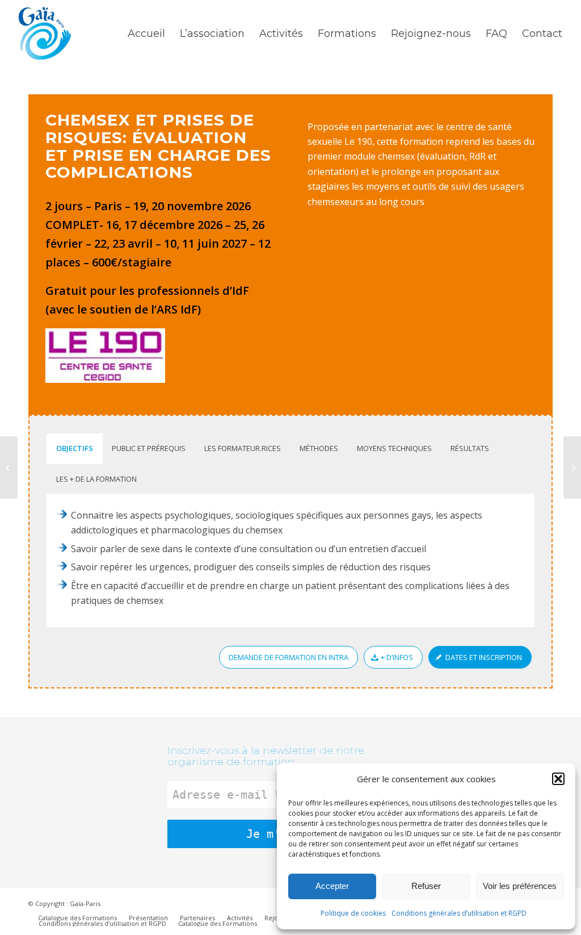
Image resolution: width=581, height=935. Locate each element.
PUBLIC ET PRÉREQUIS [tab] (149, 448)
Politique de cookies (353, 913)
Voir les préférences (520, 886)
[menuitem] (146, 33)
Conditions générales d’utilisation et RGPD (459, 913)
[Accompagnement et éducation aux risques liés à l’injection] (572, 467)
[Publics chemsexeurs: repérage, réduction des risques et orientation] (9, 467)
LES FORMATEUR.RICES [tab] (242, 448)
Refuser (426, 886)
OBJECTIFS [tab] (74, 448)
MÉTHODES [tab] (319, 448)
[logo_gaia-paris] (44, 33)
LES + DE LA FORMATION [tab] (96, 479)
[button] (558, 778)
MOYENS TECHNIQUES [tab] (394, 448)
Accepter (332, 886)
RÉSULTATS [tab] (470, 448)
